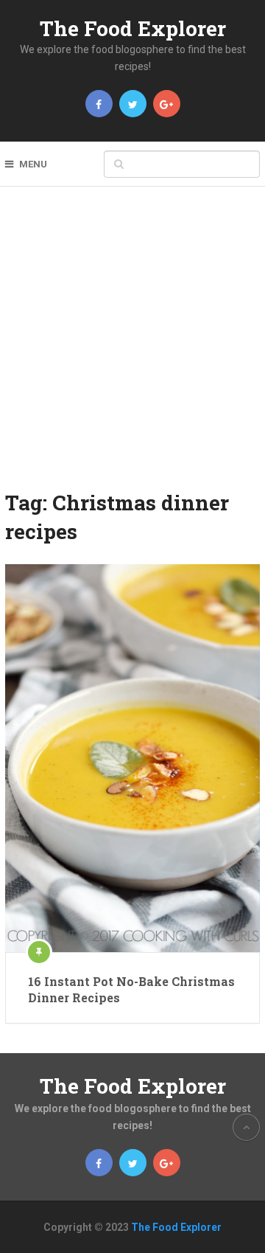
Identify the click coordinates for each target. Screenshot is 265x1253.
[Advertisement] (132, 348)
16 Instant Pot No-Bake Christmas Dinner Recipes (131, 989)
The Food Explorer (133, 28)
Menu (33, 164)
